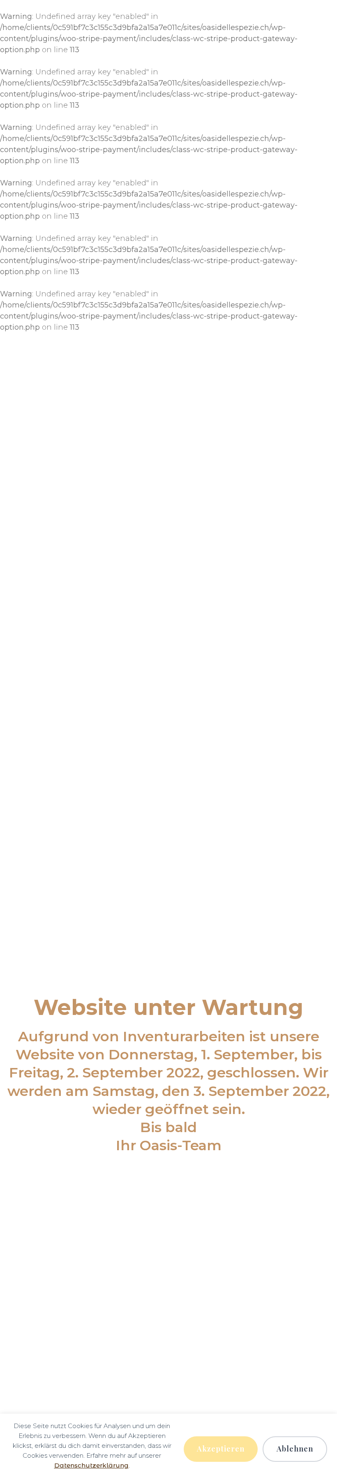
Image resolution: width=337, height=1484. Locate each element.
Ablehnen (295, 1449)
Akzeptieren (221, 1449)
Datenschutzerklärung (91, 1465)
